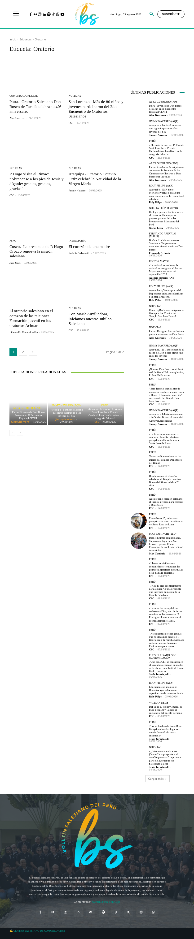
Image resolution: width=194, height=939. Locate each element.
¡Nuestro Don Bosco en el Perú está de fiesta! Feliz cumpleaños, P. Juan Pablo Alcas (166, 372)
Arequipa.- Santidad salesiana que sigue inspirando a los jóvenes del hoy (67, 412)
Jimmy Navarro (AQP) (66, 405)
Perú (12, 240)
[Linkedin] (44, 14)
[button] (151, 14)
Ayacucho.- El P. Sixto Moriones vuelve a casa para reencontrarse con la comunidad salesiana (166, 194)
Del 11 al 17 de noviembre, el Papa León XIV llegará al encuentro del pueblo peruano (165, 709)
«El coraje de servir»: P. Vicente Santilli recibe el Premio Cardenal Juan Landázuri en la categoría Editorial (105, 413)
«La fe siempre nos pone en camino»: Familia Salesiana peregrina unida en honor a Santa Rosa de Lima (164, 439)
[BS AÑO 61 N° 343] (171, 57)
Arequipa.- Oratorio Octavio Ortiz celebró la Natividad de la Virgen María (95, 179)
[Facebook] (30, 14)
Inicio (12, 39)
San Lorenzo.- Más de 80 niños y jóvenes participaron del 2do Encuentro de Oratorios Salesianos (96, 109)
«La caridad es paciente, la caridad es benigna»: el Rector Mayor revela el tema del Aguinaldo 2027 (165, 270)
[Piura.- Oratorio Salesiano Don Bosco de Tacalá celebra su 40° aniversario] (37, 74)
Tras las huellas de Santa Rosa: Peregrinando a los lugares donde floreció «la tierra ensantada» (165, 731)
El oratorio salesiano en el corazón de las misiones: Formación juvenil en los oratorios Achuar (31, 318)
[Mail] (90, 912)
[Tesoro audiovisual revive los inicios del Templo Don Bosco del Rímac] (139, 459)
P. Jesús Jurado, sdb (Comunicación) (162, 656)
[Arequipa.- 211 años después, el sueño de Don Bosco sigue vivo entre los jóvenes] (139, 352)
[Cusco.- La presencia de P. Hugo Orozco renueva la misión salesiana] (37, 218)
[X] (128, 912)
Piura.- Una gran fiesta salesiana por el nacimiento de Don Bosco (166, 333)
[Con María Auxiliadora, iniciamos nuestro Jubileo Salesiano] (96, 286)
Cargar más (156, 779)
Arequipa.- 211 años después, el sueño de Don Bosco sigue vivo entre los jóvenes (166, 352)
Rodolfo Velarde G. (79, 253)
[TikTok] (53, 14)
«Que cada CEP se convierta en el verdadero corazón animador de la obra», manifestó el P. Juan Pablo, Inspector (166, 666)
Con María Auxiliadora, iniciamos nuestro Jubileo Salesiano (90, 319)
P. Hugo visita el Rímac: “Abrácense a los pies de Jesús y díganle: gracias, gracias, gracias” (36, 181)
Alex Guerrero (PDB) (27, 408)
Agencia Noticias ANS (161, 277)
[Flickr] (35, 14)
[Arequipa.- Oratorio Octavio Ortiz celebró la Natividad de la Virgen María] (96, 146)
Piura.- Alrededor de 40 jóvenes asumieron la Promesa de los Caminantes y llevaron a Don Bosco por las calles (166, 172)
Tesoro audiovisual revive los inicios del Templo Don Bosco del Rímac (165, 459)
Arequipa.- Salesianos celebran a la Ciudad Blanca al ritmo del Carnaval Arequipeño (166, 417)
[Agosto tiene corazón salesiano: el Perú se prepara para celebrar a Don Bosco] (139, 501)
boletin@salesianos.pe (106, 902)
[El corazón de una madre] (96, 218)
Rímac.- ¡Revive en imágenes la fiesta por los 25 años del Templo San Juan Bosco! (166, 313)
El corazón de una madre (89, 246)
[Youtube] (62, 14)
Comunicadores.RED (23, 96)
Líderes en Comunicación (23, 332)
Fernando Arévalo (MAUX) (162, 235)
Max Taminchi (157, 553)
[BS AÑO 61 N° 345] (144, 57)
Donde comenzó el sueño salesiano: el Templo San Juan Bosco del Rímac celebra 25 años (165, 481)
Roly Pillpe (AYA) (161, 185)
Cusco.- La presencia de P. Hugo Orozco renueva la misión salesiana (36, 251)
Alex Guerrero (17, 118)
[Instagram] (39, 14)
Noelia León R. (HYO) (163, 208)
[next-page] (33, 352)
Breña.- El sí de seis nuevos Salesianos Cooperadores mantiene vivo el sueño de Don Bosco (166, 245)
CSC (71, 122)
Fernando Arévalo (159, 252)
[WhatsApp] (58, 14)
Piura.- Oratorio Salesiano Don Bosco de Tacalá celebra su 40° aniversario (35, 107)
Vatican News (158, 702)
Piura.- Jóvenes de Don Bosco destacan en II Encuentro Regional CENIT (28, 415)
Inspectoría (77, 240)
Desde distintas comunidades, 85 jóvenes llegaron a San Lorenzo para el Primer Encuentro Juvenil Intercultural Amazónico (166, 544)
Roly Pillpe (155, 202)
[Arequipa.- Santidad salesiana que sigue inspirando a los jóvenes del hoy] (139, 128)
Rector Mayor (159, 261)
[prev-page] (12, 433)
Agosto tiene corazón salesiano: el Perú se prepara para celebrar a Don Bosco (166, 501)
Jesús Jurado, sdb (159, 674)
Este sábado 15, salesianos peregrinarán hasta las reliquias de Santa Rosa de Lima (166, 521)
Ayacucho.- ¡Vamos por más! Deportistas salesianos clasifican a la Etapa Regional (166, 293)
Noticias (75, 96)
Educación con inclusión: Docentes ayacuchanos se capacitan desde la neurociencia (166, 689)
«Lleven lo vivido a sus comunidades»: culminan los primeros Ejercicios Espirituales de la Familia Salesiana (166, 568)
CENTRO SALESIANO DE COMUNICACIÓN (39, 930)
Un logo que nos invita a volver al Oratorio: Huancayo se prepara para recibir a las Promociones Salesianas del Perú (166, 218)
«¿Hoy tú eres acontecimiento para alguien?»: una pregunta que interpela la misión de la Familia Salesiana (165, 590)
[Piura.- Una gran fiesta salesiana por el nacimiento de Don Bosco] (139, 332)
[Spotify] (49, 14)
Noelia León (156, 227)
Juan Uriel (15, 262)
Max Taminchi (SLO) (162, 533)
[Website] (141, 912)
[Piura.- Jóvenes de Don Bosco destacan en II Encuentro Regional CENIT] (28, 402)
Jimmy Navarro (77, 190)
